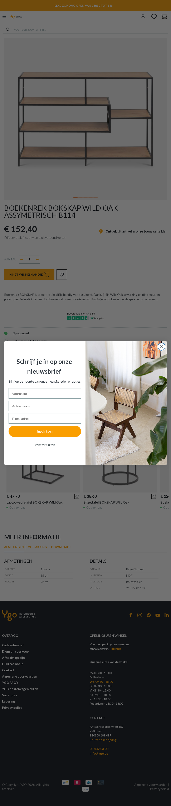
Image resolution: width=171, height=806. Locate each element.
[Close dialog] (161, 346)
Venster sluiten (45, 445)
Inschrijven (45, 431)
